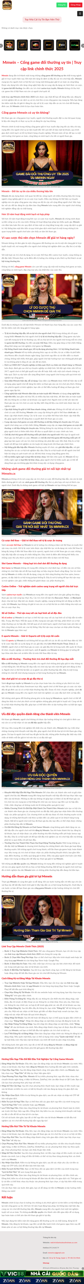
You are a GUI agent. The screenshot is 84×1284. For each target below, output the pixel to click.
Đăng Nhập (76, 5)
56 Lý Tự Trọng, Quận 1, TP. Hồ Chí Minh (64, 1258)
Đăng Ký (62, 5)
